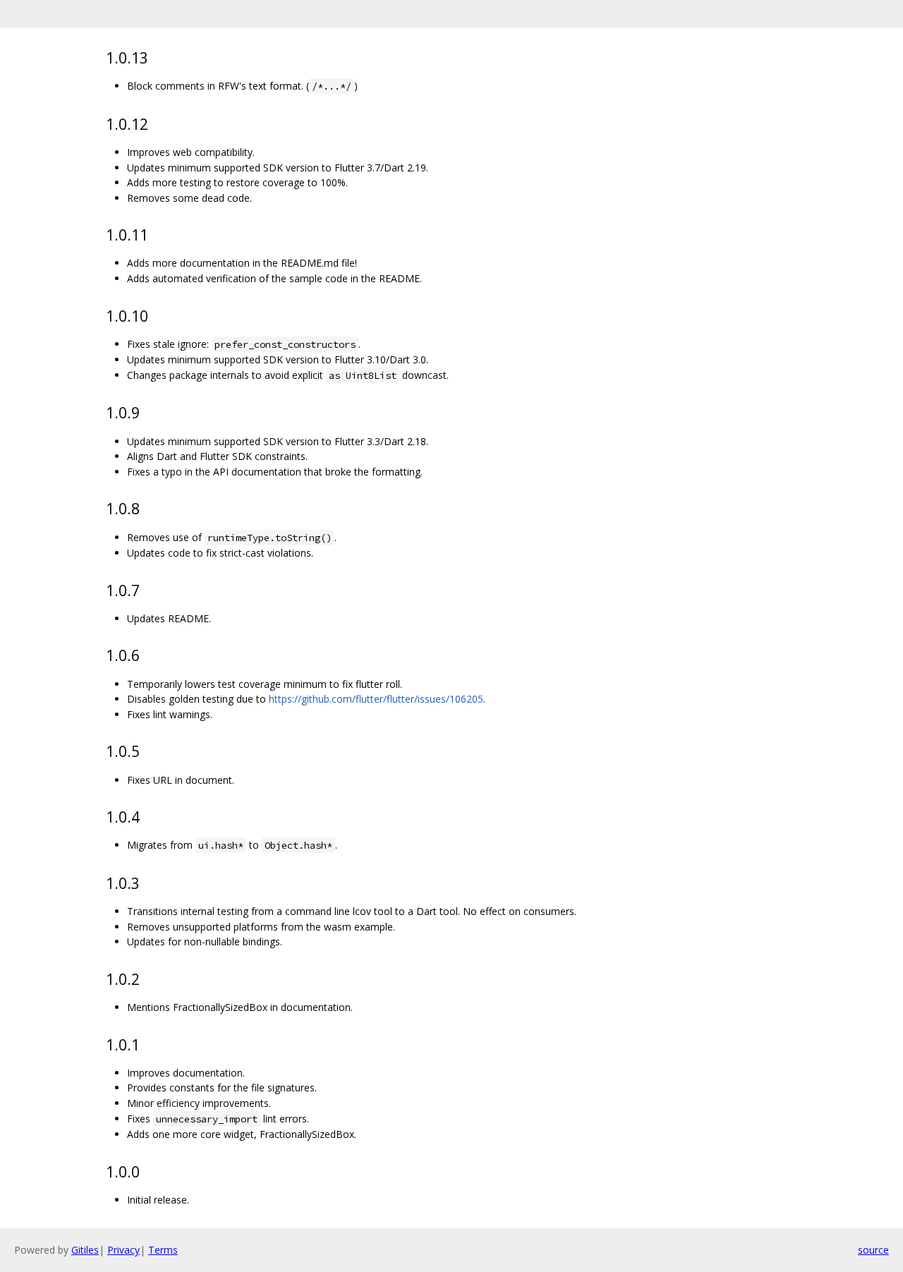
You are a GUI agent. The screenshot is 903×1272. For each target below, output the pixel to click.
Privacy (123, 1249)
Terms (163, 1249)
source (873, 1249)
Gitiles (85, 1249)
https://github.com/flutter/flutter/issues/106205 (376, 698)
